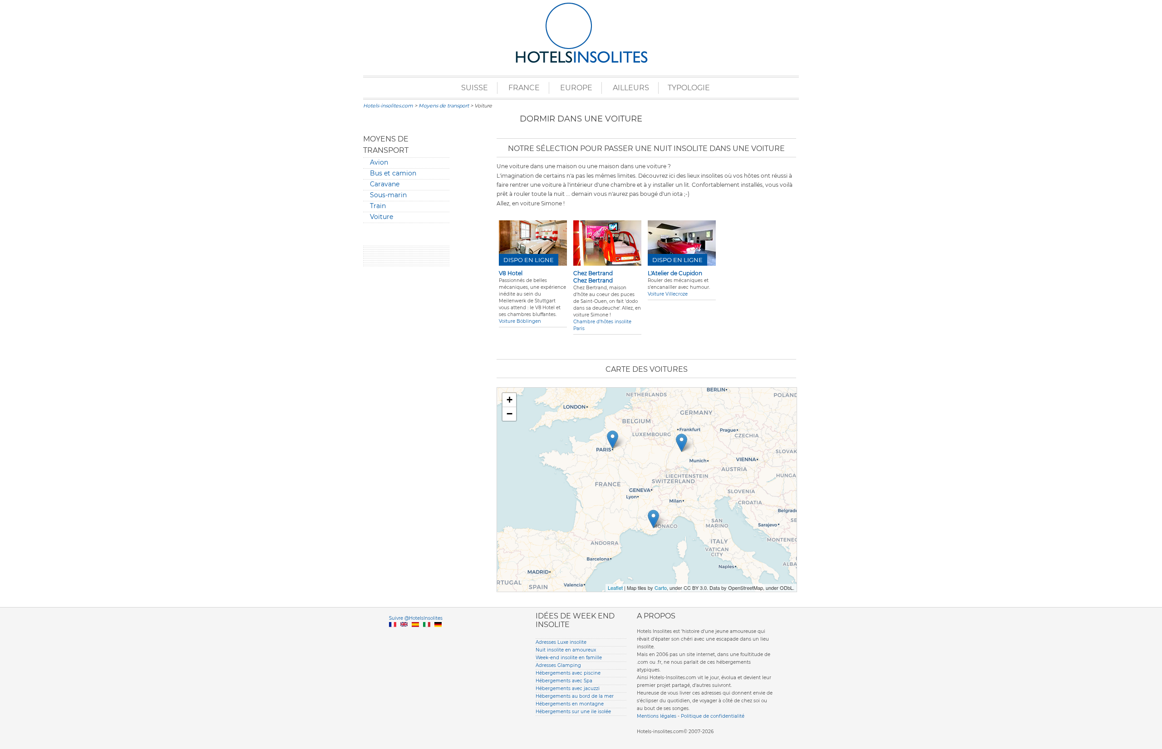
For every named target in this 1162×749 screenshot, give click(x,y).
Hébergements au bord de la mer (575, 696)
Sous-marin (388, 195)
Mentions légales (656, 716)
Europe (576, 87)
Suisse (474, 87)
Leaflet (615, 587)
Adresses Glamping (558, 665)
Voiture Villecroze (668, 294)
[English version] (404, 635)
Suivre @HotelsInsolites (416, 618)
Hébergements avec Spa (564, 681)
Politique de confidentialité (712, 716)
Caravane (384, 184)
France (524, 87)
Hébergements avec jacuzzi (568, 688)
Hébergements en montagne (570, 704)
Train (378, 206)
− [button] (509, 413)
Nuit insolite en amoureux (566, 650)
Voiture (381, 217)
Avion (379, 162)
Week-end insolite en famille (569, 658)
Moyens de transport (444, 105)
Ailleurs (631, 87)
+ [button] (509, 399)
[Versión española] (415, 635)
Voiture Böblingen (520, 321)
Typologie (689, 87)
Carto (661, 587)
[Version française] (392, 635)
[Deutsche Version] (438, 635)
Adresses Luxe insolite (561, 642)
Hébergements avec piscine (568, 673)
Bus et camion (393, 173)
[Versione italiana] (426, 635)
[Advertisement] (406, 411)
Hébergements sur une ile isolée (573, 712)
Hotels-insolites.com (388, 105)
